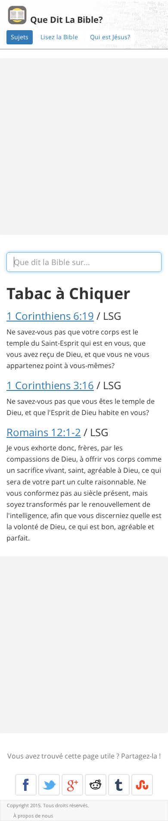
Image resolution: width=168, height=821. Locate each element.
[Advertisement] (84, 146)
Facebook (26, 785)
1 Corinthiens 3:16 (50, 385)
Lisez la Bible (59, 37)
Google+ (72, 785)
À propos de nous (33, 815)
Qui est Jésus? (110, 37)
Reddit (95, 785)
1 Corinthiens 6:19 (50, 316)
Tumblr (119, 785)
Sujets (19, 37)
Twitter (49, 785)
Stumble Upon (142, 785)
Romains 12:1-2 (43, 432)
